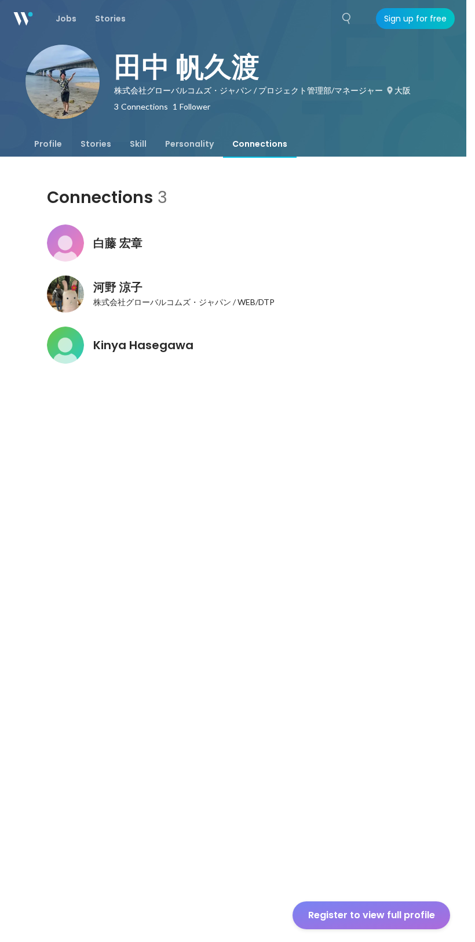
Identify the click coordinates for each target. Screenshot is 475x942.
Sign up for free (415, 18)
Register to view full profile (371, 915)
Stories (96, 144)
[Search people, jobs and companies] (347, 18)
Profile (48, 144)
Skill (138, 144)
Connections (259, 144)
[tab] (48, 144)
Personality (189, 144)
